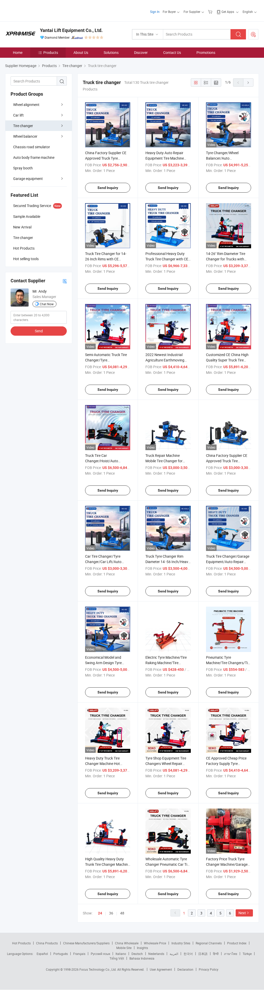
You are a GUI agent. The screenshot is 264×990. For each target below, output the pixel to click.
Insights (142, 948)
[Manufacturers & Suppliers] (38, 10)
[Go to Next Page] (248, 82)
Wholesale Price (155, 943)
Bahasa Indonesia (141, 958)
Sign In (155, 12)
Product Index (236, 943)
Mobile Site (123, 948)
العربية (174, 954)
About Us (80, 52)
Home (17, 52)
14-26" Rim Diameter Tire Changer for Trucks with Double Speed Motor (225, 259)
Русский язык (100, 954)
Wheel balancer (25, 136)
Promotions (205, 52)
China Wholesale (126, 943)
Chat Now (47, 304)
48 (122, 913)
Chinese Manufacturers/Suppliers (86, 943)
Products (50, 52)
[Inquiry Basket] (210, 12)
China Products (47, 943)
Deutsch (137, 954)
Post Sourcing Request (253, 34)
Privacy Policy (208, 969)
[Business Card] (65, 280)
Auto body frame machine (33, 157)
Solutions (111, 52)
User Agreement (161, 969)
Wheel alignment (26, 104)
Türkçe (247, 954)
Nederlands (156, 954)
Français (79, 954)
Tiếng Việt (117, 958)
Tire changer (23, 125)
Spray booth (23, 168)
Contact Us (172, 52)
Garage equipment (28, 178)
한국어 (188, 954)
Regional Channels (209, 943)
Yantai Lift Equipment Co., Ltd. (71, 30)
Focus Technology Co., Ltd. (98, 969)
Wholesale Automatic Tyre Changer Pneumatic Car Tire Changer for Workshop (167, 864)
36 (111, 913)
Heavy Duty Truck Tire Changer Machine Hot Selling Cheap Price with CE (106, 763)
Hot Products (21, 943)
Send (39, 330)
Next (242, 912)
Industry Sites (180, 943)
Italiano (121, 954)
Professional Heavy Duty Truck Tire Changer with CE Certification (166, 259)
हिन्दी (216, 954)
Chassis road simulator (31, 146)
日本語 (203, 954)
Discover (141, 52)
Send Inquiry (107, 188)
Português (60, 954)
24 (100, 913)
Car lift (18, 115)
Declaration (185, 969)
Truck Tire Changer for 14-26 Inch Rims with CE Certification (105, 259)
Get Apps (228, 12)
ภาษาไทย (230, 954)
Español (42, 954)
